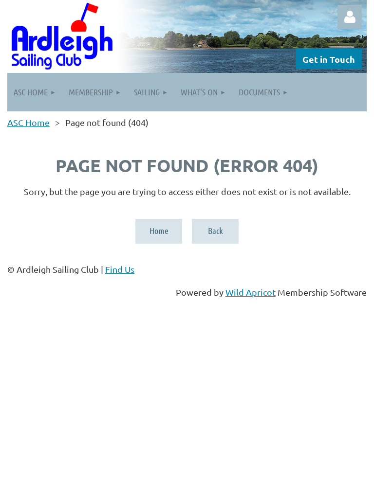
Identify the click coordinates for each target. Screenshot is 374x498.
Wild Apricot (250, 292)
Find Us (119, 269)
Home (159, 230)
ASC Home (28, 122)
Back (215, 230)
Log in (349, 17)
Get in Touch (328, 59)
